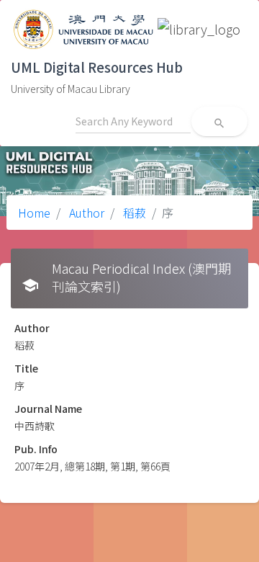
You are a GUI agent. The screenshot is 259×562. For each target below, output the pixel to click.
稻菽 (133, 212)
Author (85, 212)
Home (34, 212)
